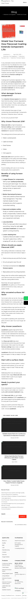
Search (3, 514)
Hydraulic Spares (6, 589)
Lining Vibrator (5, 575)
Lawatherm (6, 54)
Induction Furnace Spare (18, 58)
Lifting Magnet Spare (7, 573)
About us (4, 540)
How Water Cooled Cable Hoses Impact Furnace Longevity (14, 482)
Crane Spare (5, 567)
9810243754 (18, 583)
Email (16, 572)
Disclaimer (18, 595)
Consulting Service (19, 548)
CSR (3, 547)
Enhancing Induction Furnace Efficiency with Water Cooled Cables (14, 457)
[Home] (1, 14)
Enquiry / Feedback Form (8, 595)
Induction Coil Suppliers (10, 56)
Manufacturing (5, 549)
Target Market (5, 556)
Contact (4, 552)
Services (4, 554)
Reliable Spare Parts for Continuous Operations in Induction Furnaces (14, 434)
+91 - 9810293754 (19, 582)
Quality (4, 543)
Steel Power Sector (20, 540)
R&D (3, 545)
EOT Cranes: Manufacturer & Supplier (19, 544)
